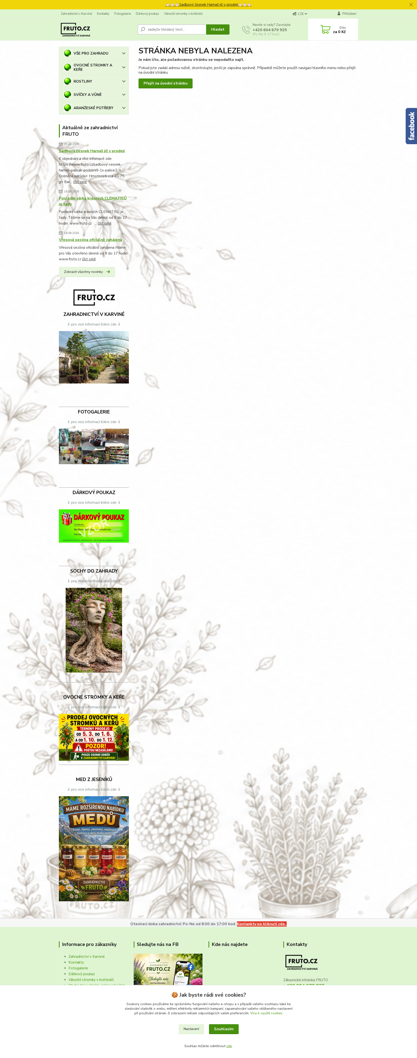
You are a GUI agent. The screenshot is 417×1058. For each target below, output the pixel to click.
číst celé (80, 181)
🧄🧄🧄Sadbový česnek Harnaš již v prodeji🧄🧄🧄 (209, 4)
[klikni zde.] (168, 976)
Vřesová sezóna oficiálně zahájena (90, 239)
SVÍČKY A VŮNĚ (88, 94)
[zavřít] (411, 4)
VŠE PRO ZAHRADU (91, 53)
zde (229, 1046)
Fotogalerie (122, 14)
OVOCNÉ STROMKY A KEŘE (93, 67)
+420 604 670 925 (270, 30)
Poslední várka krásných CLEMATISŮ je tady (93, 201)
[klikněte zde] (94, 357)
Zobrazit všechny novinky (83, 272)
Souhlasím (224, 1029)
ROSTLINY (83, 81)
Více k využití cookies (266, 1013)
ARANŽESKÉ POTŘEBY (93, 108)
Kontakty (103, 14)
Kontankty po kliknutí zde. (262, 924)
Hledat (217, 29)
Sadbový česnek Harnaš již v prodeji (92, 151)
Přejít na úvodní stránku (166, 83)
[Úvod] (96, 29)
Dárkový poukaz (147, 14)
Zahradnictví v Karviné (76, 14)
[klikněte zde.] (94, 446)
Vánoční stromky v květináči (183, 14)
